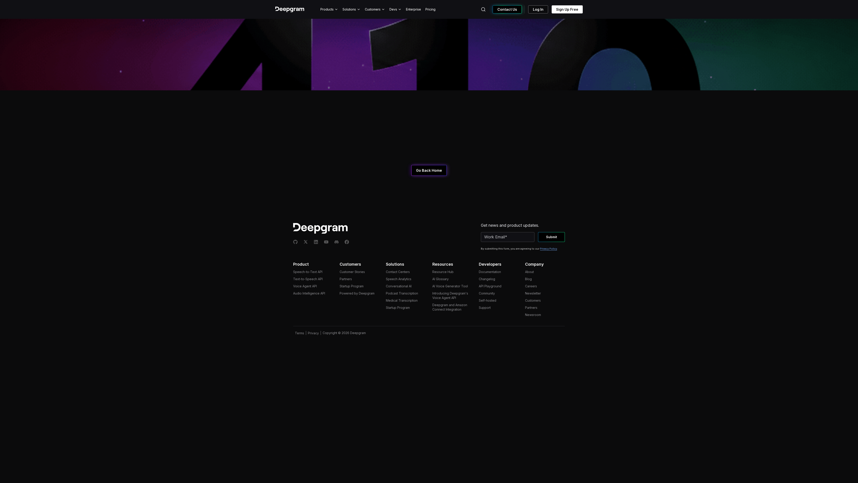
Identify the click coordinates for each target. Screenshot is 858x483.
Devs (393, 9)
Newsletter (533, 293)
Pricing (430, 9)
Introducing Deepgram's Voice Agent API (450, 295)
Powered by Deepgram (357, 293)
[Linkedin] (316, 242)
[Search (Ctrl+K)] (483, 9)
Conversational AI (399, 286)
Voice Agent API (305, 286)
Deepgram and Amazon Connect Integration (449, 307)
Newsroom (533, 315)
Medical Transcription (402, 300)
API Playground (490, 286)
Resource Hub (443, 272)
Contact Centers (398, 272)
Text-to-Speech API (308, 279)
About (529, 272)
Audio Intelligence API (309, 293)
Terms (299, 333)
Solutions (349, 9)
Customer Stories (352, 272)
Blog (528, 279)
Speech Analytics (398, 279)
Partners (346, 279)
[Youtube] (326, 242)
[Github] (295, 242)
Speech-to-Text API (307, 272)
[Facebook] (347, 242)
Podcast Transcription (402, 293)
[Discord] (336, 242)
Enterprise (413, 9)
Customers (373, 9)
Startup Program (352, 286)
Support (485, 307)
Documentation (490, 272)
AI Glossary (440, 279)
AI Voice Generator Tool (450, 286)
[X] (305, 242)
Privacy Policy (548, 248)
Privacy (313, 333)
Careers (531, 286)
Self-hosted (487, 300)
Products (327, 9)
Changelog (487, 279)
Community (487, 293)
